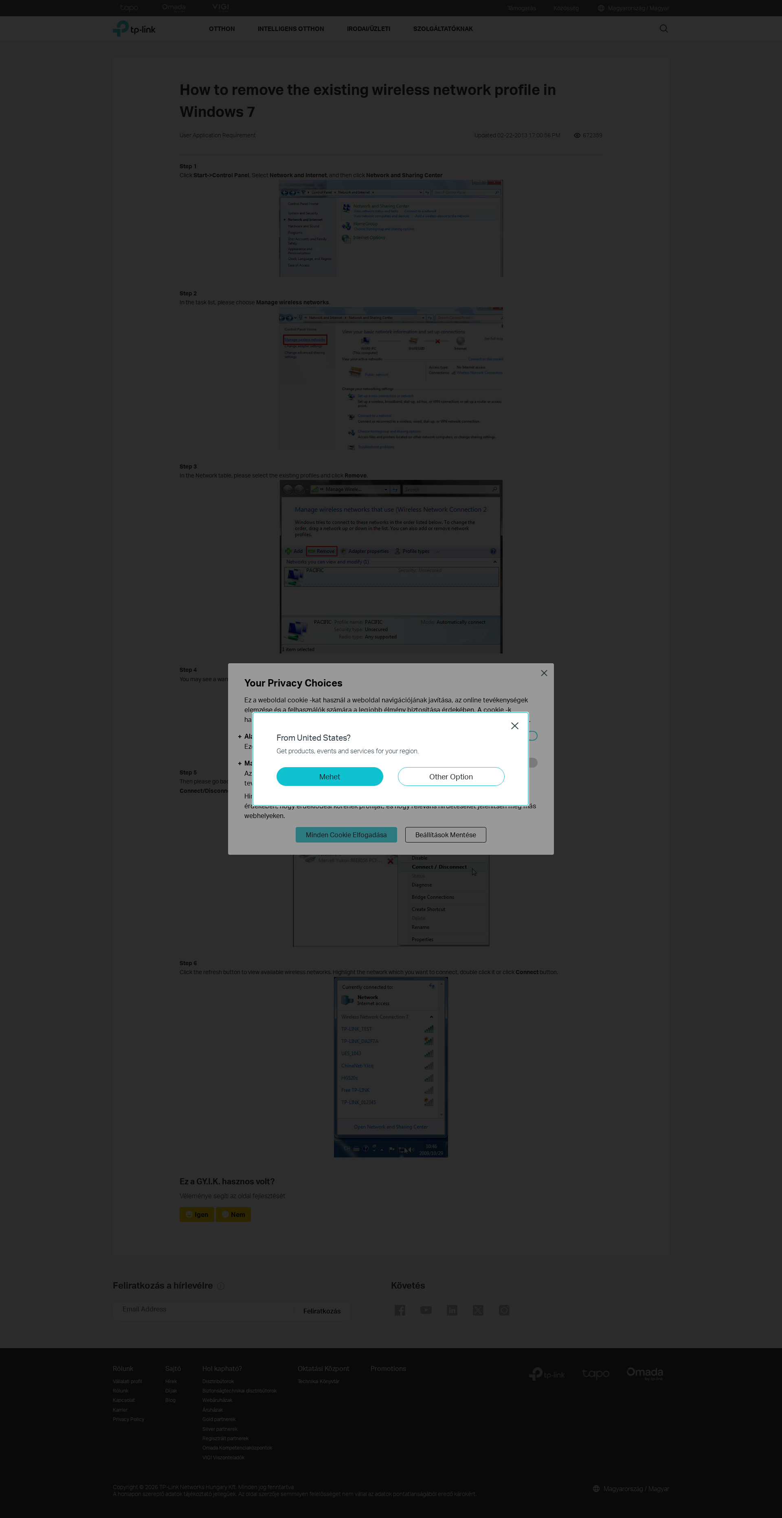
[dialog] (391, 759)
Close (515, 725)
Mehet (329, 776)
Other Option (451, 776)
